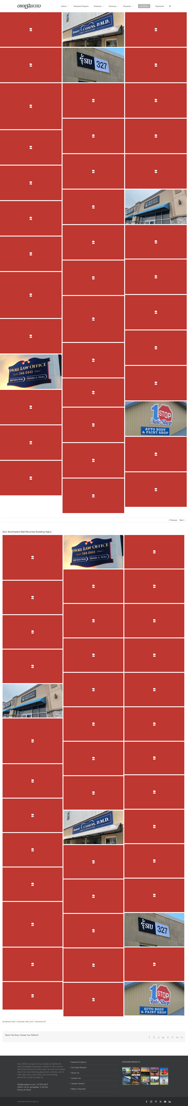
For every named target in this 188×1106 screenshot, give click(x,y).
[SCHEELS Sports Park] (126, 1071)
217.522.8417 (42, 1084)
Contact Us (76, 1078)
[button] (170, 6)
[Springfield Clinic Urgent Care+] (154, 1080)
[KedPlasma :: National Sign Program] (126, 1080)
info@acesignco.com (26, 1084)
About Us (75, 1073)
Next (182, 520)
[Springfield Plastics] (163, 1080)
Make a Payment (78, 1089)
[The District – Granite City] (154, 1071)
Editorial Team (10, 1022)
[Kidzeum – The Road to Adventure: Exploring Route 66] (145, 1080)
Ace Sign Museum (79, 1067)
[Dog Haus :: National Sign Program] (135, 1080)
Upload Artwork (78, 1083)
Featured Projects (78, 1062)
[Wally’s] (145, 1071)
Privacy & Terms (24, 1090)
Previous (173, 520)
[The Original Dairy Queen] (135, 1071)
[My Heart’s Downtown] (163, 1071)
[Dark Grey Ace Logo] (29, 5)
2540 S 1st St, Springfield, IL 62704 (32, 1087)
